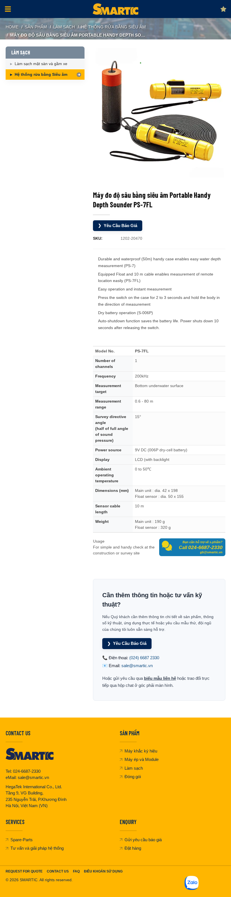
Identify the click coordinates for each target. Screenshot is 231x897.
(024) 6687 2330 (144, 657)
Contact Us (58, 871)
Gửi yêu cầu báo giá (143, 839)
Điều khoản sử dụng (103, 871)
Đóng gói (133, 776)
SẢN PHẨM (36, 27)
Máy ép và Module (142, 759)
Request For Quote (24, 871)
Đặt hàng (133, 848)
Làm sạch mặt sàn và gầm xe (41, 63)
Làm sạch (134, 768)
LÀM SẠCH (64, 27)
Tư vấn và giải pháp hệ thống (37, 848)
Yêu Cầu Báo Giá (117, 225)
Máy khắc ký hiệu (141, 751)
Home (12, 27)
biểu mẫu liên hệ (160, 678)
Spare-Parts (21, 839)
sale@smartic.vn (137, 665)
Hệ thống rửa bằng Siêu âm (113, 27)
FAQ (76, 871)
